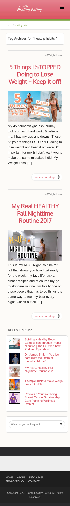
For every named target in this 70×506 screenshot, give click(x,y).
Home (9, 477)
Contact (33, 481)
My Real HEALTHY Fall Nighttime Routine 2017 (35, 213)
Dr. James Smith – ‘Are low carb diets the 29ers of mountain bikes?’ (42, 358)
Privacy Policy (15, 481)
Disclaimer (36, 477)
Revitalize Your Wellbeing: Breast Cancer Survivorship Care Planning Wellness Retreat (42, 399)
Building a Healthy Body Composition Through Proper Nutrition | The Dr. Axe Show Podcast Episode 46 (43, 344)
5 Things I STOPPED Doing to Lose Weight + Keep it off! (35, 74)
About (21, 477)
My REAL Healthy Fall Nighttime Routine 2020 (39, 369)
